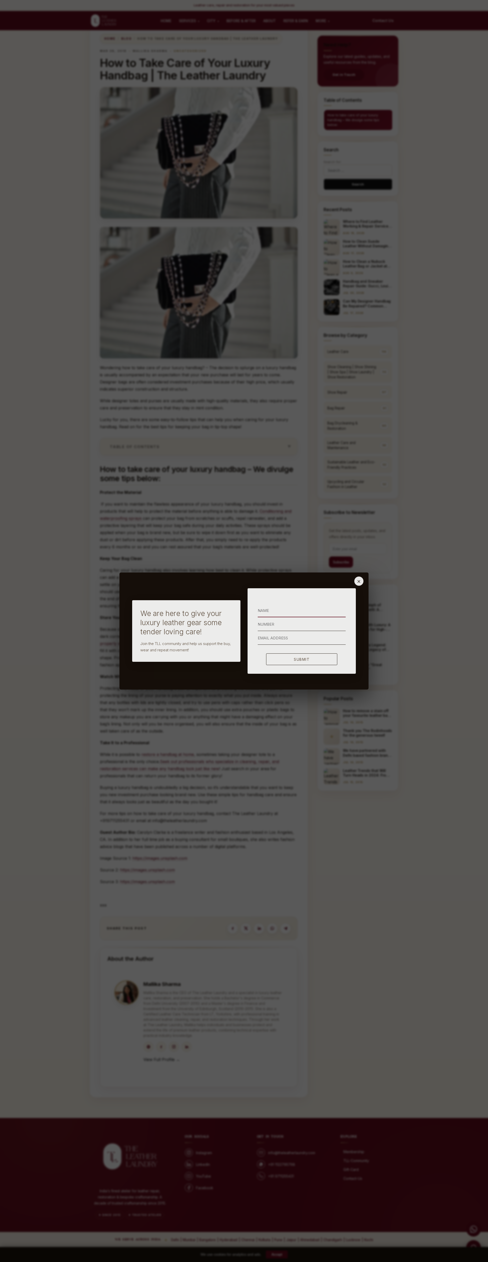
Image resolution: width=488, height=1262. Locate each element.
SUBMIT (302, 659)
